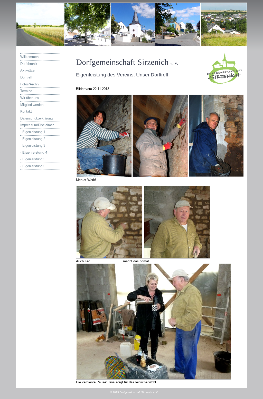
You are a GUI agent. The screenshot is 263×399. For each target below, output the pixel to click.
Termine (35, 91)
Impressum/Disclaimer (38, 125)
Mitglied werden (35, 105)
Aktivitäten (36, 70)
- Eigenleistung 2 (34, 139)
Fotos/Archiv (36, 84)
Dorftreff (35, 77)
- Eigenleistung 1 (34, 132)
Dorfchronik (37, 64)
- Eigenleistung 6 (34, 166)
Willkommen (36, 57)
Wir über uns (36, 98)
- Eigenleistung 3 (34, 145)
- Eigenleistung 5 (34, 159)
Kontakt (35, 111)
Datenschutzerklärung (36, 118)
